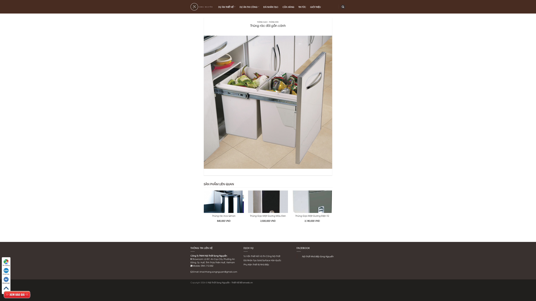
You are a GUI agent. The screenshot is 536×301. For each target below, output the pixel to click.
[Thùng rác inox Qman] (224, 201)
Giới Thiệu (315, 6)
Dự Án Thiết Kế (226, 6)
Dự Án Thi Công (248, 6)
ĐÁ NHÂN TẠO (270, 6)
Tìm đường (6, 265)
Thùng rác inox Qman (223, 215)
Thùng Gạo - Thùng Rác (268, 22)
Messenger (6, 283)
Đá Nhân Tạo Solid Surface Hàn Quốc (262, 260)
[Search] (343, 6)
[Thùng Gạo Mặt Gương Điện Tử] (312, 201)
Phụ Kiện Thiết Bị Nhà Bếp (256, 264)
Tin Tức (302, 6)
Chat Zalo (6, 274)
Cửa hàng (288, 6)
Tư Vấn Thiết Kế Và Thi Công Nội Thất (262, 256)
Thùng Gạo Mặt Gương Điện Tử (312, 215)
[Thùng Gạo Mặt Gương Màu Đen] (268, 201)
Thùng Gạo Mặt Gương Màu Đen (268, 215)
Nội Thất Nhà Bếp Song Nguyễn (317, 256)
